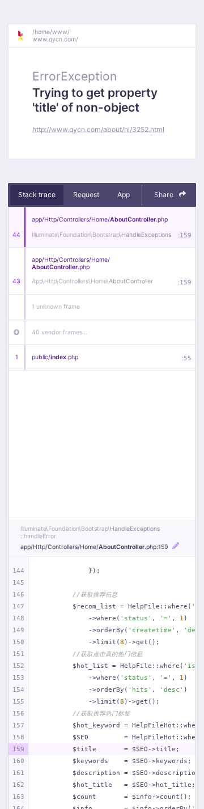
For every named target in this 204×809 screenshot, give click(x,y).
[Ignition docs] (24, 36)
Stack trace (37, 194)
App (123, 194)
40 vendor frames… (59, 332)
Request (86, 194)
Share (164, 194)
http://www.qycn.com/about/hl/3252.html (98, 129)
